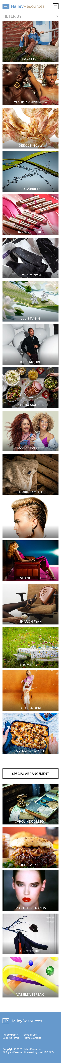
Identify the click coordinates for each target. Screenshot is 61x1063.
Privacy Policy (10, 1034)
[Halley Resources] (23, 6)
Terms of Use (29, 1034)
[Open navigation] (55, 6)
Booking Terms (11, 1037)
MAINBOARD (46, 1052)
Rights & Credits (32, 1037)
